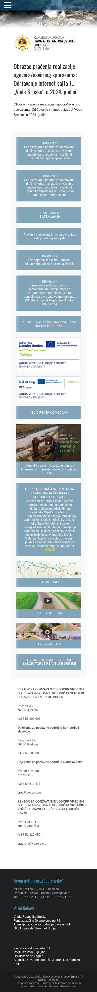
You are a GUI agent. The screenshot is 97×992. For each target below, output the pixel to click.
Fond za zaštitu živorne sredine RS (37, 920)
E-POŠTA (74, 23)
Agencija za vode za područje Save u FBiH (42, 924)
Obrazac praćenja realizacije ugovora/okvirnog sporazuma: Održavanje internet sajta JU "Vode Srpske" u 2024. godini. (48, 109)
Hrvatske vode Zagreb (29, 956)
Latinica (57, 23)
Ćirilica (42, 23)
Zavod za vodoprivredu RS (32, 948)
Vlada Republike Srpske (30, 916)
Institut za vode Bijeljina (30, 952)
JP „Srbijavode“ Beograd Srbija (35, 928)
